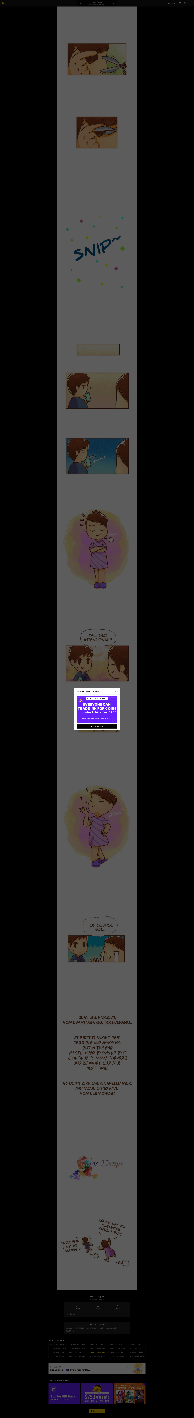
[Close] (115, 691)
